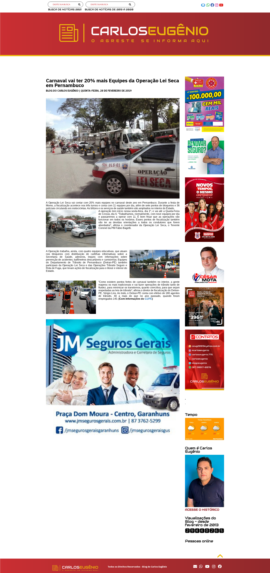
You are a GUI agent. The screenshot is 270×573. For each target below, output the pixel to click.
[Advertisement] (113, 466)
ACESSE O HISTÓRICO (202, 509)
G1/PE (148, 298)
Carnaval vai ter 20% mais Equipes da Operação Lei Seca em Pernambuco (112, 83)
